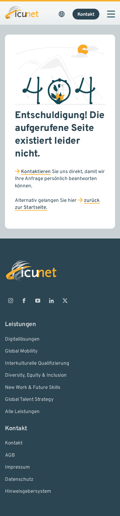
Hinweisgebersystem (28, 491)
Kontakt (13, 443)
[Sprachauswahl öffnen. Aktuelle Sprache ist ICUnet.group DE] (61, 14)
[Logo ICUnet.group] (21, 13)
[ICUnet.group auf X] (64, 300)
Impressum (17, 467)
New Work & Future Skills (32, 387)
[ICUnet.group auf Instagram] (10, 300)
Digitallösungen (22, 339)
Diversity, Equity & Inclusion (36, 375)
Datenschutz (19, 479)
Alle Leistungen (22, 411)
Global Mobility (21, 351)
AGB (10, 455)
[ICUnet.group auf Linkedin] (51, 300)
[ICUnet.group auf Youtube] (37, 300)
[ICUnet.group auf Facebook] (24, 300)
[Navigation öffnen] (111, 13)
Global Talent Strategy (29, 399)
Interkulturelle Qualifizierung (37, 363)
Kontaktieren (36, 172)
